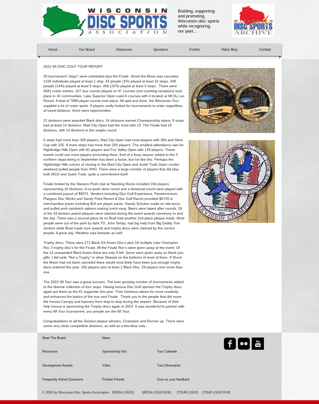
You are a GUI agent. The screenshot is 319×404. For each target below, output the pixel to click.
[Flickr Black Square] (244, 344)
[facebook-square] (230, 344)
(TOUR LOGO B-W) (216, 392)
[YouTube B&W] (258, 344)
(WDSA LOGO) (123, 392)
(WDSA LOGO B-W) (156, 392)
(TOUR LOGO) (187, 392)
